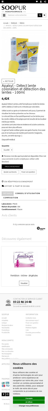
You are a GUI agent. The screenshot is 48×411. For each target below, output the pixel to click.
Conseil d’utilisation (27, 193)
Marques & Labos (7, 326)
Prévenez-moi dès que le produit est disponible (20, 156)
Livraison (28, 326)
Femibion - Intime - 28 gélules (24, 275)
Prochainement (12, 166)
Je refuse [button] (28, 402)
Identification (6, 347)
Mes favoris (5, 357)
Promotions (5, 330)
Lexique (4, 323)
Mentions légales (31, 328)
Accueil (5, 23)
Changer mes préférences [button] (29, 406)
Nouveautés (5, 328)
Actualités (5, 321)
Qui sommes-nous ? (32, 321)
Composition (10, 198)
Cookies (28, 335)
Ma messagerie (6, 354)
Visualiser (24, 283)
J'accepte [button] (28, 398)
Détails (7, 193)
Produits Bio (6, 333)
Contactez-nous (31, 318)
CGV (27, 330)
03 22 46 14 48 (22, 302)
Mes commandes (7, 349)
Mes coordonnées (8, 352)
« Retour (8, 81)
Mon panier (5, 344)
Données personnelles (33, 333)
